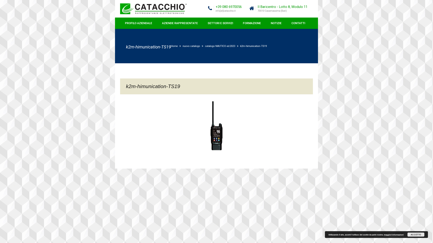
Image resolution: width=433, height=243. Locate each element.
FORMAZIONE (252, 23)
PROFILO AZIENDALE (138, 23)
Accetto (416, 234)
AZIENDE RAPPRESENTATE (180, 23)
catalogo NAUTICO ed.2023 (220, 46)
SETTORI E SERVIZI (220, 23)
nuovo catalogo (191, 46)
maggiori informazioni (394, 234)
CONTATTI (298, 23)
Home (174, 46)
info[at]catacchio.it (226, 10)
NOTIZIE (276, 23)
